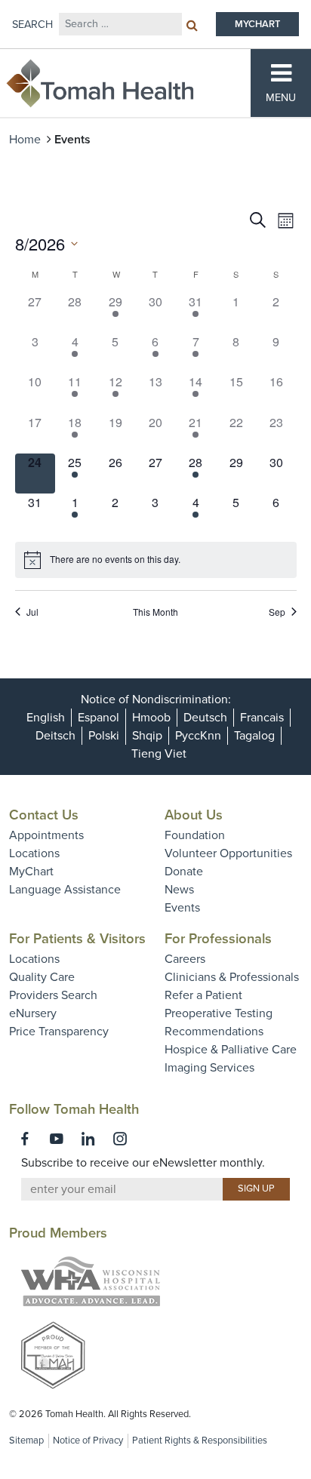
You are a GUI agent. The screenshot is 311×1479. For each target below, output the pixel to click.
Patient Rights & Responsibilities (199, 1440)
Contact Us (44, 815)
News (179, 889)
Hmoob (151, 717)
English (45, 717)
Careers (185, 959)
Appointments (46, 835)
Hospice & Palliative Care (231, 1049)
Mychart (257, 24)
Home (25, 139)
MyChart (31, 871)
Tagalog (254, 735)
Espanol (98, 717)
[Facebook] (25, 1139)
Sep (277, 612)
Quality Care (42, 977)
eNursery (33, 1013)
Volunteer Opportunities (228, 853)
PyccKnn (198, 735)
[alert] (156, 560)
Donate (184, 871)
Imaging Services (209, 1067)
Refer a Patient (203, 995)
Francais (262, 717)
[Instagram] (120, 1139)
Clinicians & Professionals (232, 977)
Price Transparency (59, 1031)
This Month (155, 612)
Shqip (147, 735)
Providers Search (53, 995)
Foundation (195, 835)
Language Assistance (65, 889)
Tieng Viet (158, 753)
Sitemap (26, 1440)
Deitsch (55, 735)
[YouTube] (56, 1139)
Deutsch (205, 717)
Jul (32, 612)
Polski (103, 735)
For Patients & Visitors (77, 938)
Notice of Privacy (88, 1440)
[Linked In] (88, 1139)
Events (182, 907)
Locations (34, 853)
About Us (194, 815)
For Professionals (218, 938)
